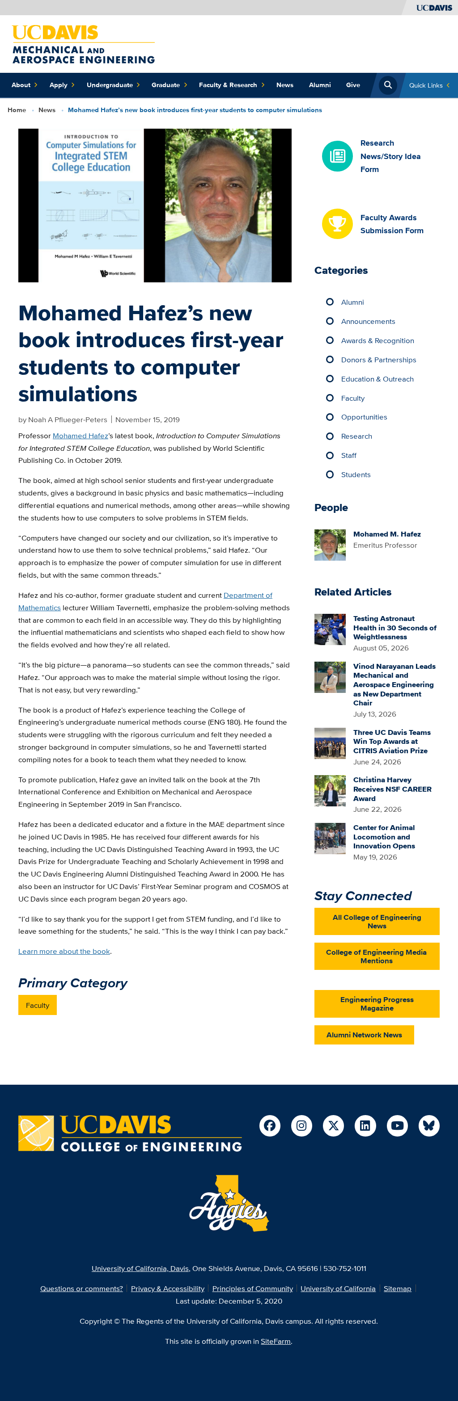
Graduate (166, 85)
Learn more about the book (64, 950)
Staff (348, 455)
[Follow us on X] (333, 1125)
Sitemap (397, 1288)
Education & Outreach (377, 378)
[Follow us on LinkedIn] (365, 1125)
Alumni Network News (364, 1034)
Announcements (368, 321)
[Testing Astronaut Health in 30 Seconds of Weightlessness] (330, 628)
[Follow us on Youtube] (397, 1125)
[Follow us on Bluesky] (429, 1125)
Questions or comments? (81, 1288)
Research (356, 435)
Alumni (320, 85)
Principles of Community (252, 1288)
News (284, 85)
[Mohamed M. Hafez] (330, 543)
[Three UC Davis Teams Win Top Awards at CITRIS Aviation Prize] (330, 742)
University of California (338, 1288)
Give (353, 85)
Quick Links (426, 85)
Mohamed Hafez (80, 435)
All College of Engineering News (377, 921)
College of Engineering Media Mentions (376, 956)
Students (356, 474)
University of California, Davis (140, 1268)
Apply (59, 85)
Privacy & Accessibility (167, 1288)
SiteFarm (276, 1340)
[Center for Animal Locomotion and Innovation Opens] (330, 837)
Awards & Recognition (377, 340)
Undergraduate (110, 85)
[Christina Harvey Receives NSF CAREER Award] (330, 790)
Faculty (37, 1005)
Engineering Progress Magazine (377, 1004)
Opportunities (364, 416)
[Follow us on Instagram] (301, 1125)
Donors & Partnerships (378, 359)
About (21, 85)
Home (17, 110)
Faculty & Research (228, 85)
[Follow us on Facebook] (269, 1125)
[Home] (83, 43)
